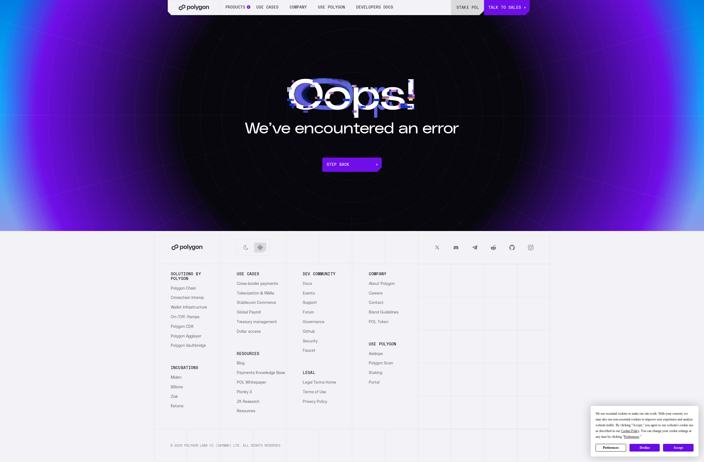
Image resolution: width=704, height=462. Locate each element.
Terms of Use (314, 392)
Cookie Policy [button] (630, 431)
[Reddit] (493, 247)
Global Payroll (249, 312)
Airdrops (376, 354)
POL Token (378, 322)
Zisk (174, 397)
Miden (176, 378)
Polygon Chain (183, 288)
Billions (177, 387)
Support (310, 303)
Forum (308, 312)
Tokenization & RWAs (255, 293)
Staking (375, 373)
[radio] (246, 247)
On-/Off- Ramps (185, 317)
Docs (307, 284)
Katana (177, 406)
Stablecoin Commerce (256, 303)
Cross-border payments (257, 284)
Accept (678, 448)
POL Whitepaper (251, 382)
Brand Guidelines (383, 312)
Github (309, 332)
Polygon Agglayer (186, 336)
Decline (645, 448)
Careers (376, 293)
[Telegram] (474, 247)
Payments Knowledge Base (261, 373)
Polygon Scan (381, 363)
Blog (240, 363)
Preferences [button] (631, 437)
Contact (376, 303)
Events (309, 293)
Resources (246, 411)
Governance (313, 322)
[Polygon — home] (194, 7)
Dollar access (249, 332)
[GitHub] (512, 247)
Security (310, 341)
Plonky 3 (244, 392)
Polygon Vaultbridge (188, 346)
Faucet (309, 351)
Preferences (611, 448)
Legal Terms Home (319, 382)
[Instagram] (530, 247)
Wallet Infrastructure (189, 307)
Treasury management (257, 322)
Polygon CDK (182, 327)
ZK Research (248, 402)
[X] (437, 247)
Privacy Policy (315, 402)
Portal (374, 382)
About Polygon (382, 284)
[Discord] (456, 247)
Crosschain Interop (187, 298)
